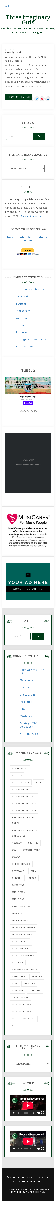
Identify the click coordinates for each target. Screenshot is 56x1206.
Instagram (23, 310)
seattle (37, 976)
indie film (19, 892)
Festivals (18, 871)
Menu (9, 5)
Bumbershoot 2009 (24, 810)
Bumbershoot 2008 (24, 803)
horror (31, 878)
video (15, 1026)
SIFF (14, 983)
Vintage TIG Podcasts (31, 339)
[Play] (13, 1112)
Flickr (20, 325)
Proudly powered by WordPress (27, 1189)
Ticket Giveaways (23, 1012)
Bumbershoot (21, 789)
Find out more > (31, 216)
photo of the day (23, 955)
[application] (28, 1105)
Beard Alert (20, 768)
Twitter (21, 303)
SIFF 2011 (17, 990)
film (34, 871)
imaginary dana (17, 57)
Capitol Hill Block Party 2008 (24, 833)
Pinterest (22, 332)
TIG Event (29, 1019)
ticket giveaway (22, 1004)
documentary (31, 850)
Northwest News (23, 934)
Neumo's (17, 913)
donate (11, 237)
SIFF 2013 (34, 990)
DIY (14, 850)
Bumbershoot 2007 (24, 796)
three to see (20, 997)
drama (16, 857)
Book (38, 782)
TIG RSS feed (25, 346)
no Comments (16, 61)
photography (21, 948)
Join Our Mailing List (31, 289)
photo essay (20, 941)
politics (17, 962)
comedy (17, 843)
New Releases (20, 920)
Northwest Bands (23, 927)
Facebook (22, 296)
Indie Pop (18, 899)
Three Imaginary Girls (28, 20)
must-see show (21, 906)
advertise (26, 237)
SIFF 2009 (29, 983)
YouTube (22, 317)
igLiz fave (18, 885)
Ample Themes (35, 1192)
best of (17, 775)
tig (14, 1019)
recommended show (25, 969)
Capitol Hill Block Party (24, 820)
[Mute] (38, 1112)
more (28, 240)
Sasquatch (18, 976)
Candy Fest (13, 52)
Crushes (33, 843)
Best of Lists (20, 782)
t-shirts (41, 237)
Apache (11, 50)
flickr (16, 878)
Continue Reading (19, 97)
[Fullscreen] (42, 1112)
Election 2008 (21, 864)
